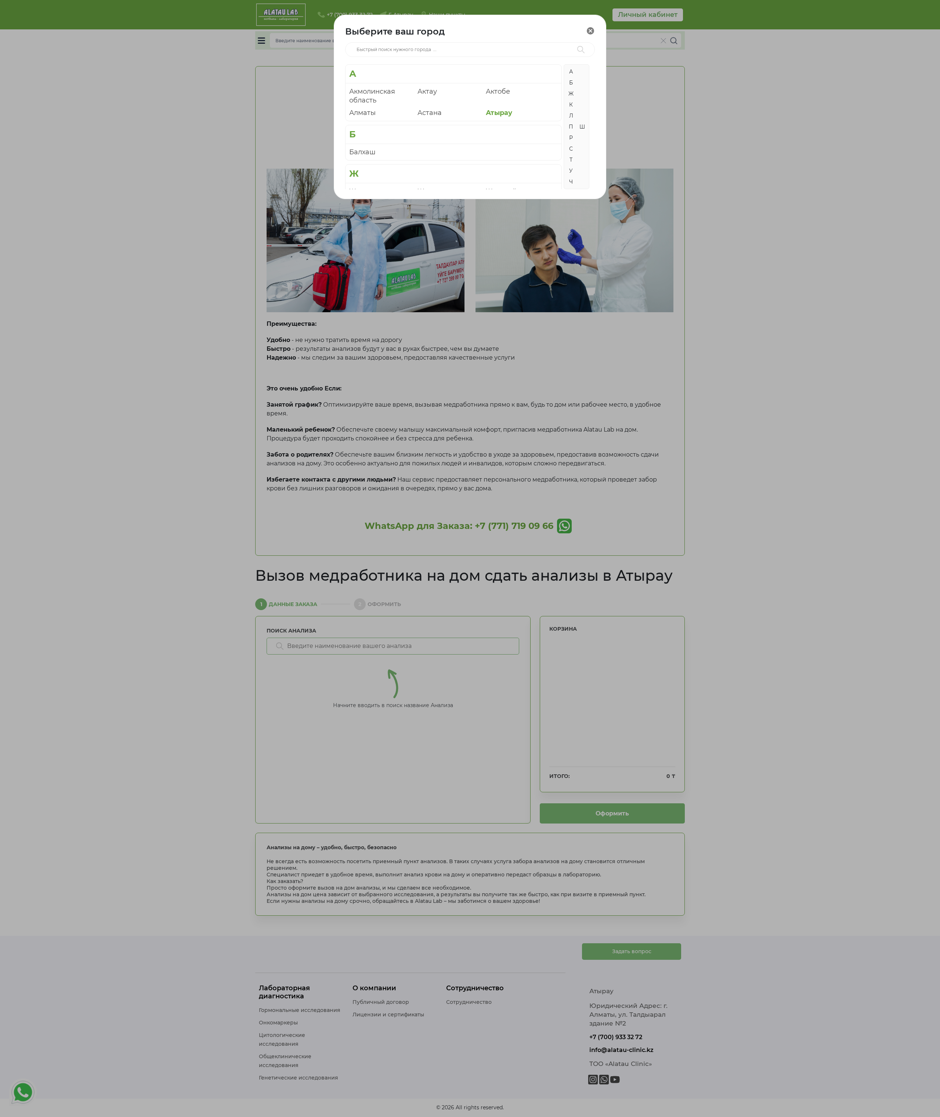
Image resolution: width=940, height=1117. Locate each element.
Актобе (498, 91)
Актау (427, 91)
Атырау (499, 113)
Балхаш (362, 152)
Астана (429, 113)
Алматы (362, 113)
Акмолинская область (372, 95)
